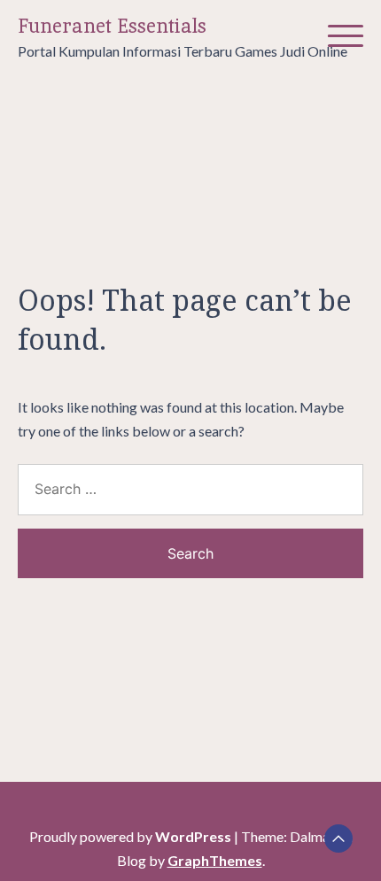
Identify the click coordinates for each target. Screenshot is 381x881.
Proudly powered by (130, 836)
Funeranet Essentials (112, 26)
